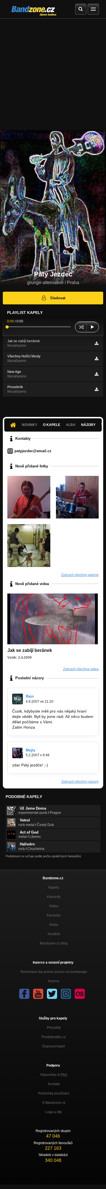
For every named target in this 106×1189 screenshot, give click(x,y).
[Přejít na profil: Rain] (17, 699)
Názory (88, 425)
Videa (53, 906)
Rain (30, 696)
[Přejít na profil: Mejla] (17, 753)
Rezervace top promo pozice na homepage (54, 972)
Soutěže (53, 934)
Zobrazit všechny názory (80, 782)
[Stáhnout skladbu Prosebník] (96, 389)
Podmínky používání (53, 1093)
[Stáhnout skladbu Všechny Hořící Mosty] (96, 359)
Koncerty (53, 897)
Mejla (30, 750)
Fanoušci (54, 915)
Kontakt (54, 1084)
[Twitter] (52, 994)
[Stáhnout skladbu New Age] (96, 374)
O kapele (51, 425)
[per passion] (77, 497)
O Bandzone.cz (54, 1103)
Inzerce (53, 981)
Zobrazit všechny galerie (80, 575)
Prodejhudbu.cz (54, 1037)
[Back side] (28, 545)
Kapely (53, 887)
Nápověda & (53, 1075)
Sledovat (57, 298)
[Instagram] (66, 994)
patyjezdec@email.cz (32, 451)
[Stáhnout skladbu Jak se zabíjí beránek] (96, 343)
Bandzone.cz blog (54, 943)
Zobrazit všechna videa (81, 669)
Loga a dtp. (53, 1112)
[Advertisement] (53, 74)
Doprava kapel (53, 1046)
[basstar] (28, 497)
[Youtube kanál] (38, 994)
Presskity (54, 1028)
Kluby (53, 925)
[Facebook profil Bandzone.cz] (24, 994)
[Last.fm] (80, 994)
